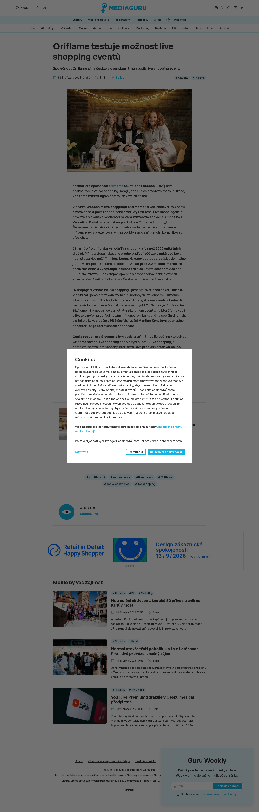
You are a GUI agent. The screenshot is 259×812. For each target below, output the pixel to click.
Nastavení (82, 452)
